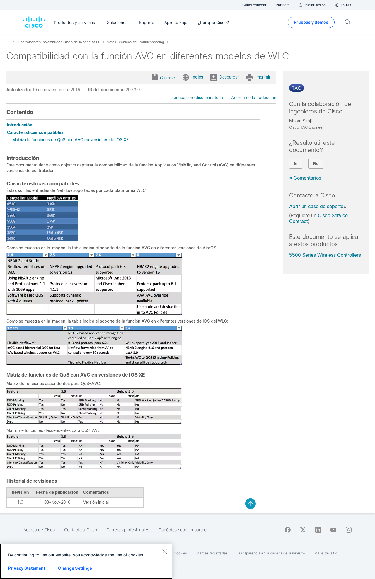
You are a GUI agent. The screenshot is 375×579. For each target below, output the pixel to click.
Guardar (167, 78)
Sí (296, 163)
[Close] (165, 551)
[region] (86, 561)
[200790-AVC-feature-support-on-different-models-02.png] (94, 363)
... (8, 42)
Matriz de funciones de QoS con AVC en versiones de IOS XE (70, 139)
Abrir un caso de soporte (316, 206)
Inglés (197, 77)
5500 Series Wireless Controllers (325, 255)
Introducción (19, 124)
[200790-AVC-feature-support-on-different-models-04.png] (94, 467)
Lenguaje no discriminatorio (197, 97)
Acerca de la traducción (253, 97)
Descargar (229, 77)
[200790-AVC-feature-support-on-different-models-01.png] (94, 313)
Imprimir (262, 77)
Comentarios (307, 178)
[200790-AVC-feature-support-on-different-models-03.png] (94, 422)
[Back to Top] (250, 503)
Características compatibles (35, 132)
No (316, 163)
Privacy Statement (26, 568)
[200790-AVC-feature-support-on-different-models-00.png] (42, 240)
